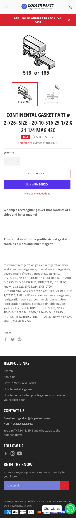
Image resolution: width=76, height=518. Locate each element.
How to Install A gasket (18, 389)
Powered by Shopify (21, 505)
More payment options (37, 193)
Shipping (23, 143)
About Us (9, 377)
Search (8, 371)
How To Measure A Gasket (20, 383)
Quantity (9, 152)
